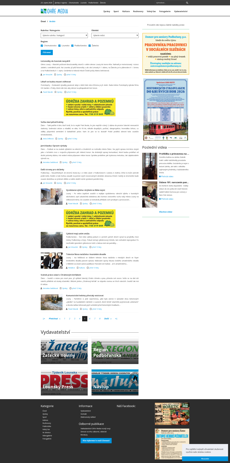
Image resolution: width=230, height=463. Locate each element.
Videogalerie (47, 435)
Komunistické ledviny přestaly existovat (85, 295)
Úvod (43, 21)
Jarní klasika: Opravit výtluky (54, 145)
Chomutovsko (74, 3)
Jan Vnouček (48, 74)
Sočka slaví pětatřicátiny (52, 122)
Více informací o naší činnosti (96, 440)
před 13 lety (71, 74)
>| (116, 318)
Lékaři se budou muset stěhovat (56, 81)
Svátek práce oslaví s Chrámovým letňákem (61, 275)
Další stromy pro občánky (52, 169)
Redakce (71, 268)
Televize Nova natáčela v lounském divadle (86, 254)
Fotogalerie (165, 11)
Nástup (101, 386)
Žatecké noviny (59, 355)
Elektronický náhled (88, 417)
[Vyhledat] (187, 2)
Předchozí (53, 318)
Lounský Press (58, 386)
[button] (211, 452)
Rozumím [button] (205, 459)
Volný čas (151, 11)
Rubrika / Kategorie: (50, 30)
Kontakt (84, 414)
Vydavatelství (180, 11)
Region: (44, 41)
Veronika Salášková (50, 162)
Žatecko (103, 3)
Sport (116, 11)
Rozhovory (138, 11)
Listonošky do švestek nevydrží (55, 61)
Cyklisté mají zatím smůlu (77, 233)
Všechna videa (165, 212)
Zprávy (106, 11)
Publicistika (47, 426)
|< (44, 318)
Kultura (126, 11)
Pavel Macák (48, 92)
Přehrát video (167, 176)
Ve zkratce (47, 432)
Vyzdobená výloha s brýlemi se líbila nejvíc (85, 190)
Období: (95, 30)
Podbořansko (93, 3)
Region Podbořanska (107, 352)
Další (106, 318)
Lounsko (83, 3)
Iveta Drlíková (48, 138)
